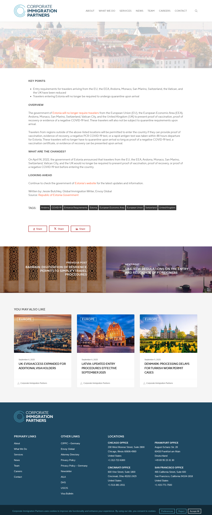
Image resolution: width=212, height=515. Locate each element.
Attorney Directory (70, 454)
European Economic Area (112, 207)
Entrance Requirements (75, 207)
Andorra (45, 207)
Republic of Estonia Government (58, 195)
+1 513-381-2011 (116, 485)
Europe (106, 51)
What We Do (20, 449)
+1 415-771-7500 (163, 485)
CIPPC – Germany (70, 443)
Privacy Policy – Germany (74, 465)
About (17, 443)
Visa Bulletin (67, 493)
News (17, 460)
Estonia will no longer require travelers (75, 113)
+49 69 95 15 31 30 (164, 460)
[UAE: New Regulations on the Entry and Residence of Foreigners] (159, 269)
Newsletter (66, 471)
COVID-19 (56, 207)
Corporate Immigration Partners (33, 383)
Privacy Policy (68, 460)
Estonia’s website (85, 183)
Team (17, 465)
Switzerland (151, 207)
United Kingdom (167, 207)
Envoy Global (67, 449)
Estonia (93, 207)
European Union (135, 207)
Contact (18, 477)
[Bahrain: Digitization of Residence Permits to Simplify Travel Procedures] (53, 269)
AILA (63, 477)
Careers (18, 471)
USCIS (64, 488)
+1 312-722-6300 (116, 460)
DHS (63, 482)
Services (18, 454)
